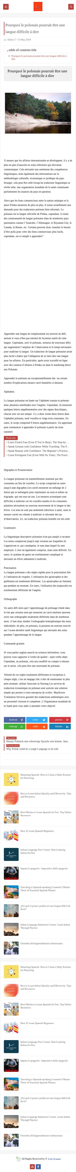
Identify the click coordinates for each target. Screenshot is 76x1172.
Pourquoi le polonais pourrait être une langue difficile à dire (39, 57)
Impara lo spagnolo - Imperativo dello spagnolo (44, 868)
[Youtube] (44, 1166)
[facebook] (38, 1166)
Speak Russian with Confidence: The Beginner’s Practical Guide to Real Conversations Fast (39, 450)
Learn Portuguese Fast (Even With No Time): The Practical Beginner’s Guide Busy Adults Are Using (39, 455)
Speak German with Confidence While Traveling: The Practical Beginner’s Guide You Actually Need (39, 446)
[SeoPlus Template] (18, 1158)
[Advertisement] (38, 283)
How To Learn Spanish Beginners (37, 831)
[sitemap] (32, 1166)
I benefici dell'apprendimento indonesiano (41, 943)
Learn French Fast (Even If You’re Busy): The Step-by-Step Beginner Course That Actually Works (39, 442)
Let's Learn (54, 1158)
